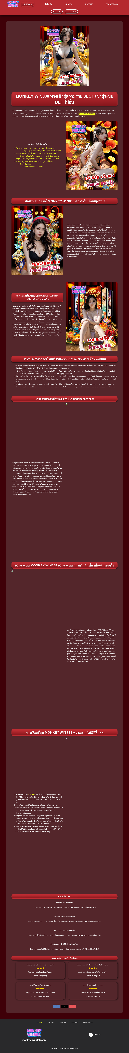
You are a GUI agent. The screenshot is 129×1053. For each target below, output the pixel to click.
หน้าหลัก (28, 4)
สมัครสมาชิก (72, 11)
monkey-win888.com (34, 1040)
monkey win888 (87, 113)
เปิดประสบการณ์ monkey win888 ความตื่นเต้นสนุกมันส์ (35, 148)
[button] (43, 56)
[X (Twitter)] (64, 1006)
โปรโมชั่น (47, 4)
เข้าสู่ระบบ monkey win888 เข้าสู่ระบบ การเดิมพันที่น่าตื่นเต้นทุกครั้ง (39, 159)
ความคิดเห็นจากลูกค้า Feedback (31, 167)
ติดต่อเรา (89, 4)
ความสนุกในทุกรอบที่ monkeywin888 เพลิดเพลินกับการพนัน (41, 151)
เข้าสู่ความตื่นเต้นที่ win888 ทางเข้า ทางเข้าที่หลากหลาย (39, 156)
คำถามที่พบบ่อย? (26, 164)
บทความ (68, 4)
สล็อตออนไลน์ (112, 4)
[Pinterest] (72, 1006)
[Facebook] (56, 1006)
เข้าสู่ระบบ (58, 11)
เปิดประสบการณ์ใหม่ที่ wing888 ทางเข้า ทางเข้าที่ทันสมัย (36, 153)
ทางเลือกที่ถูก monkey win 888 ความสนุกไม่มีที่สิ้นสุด (34, 161)
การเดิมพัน (32, 794)
